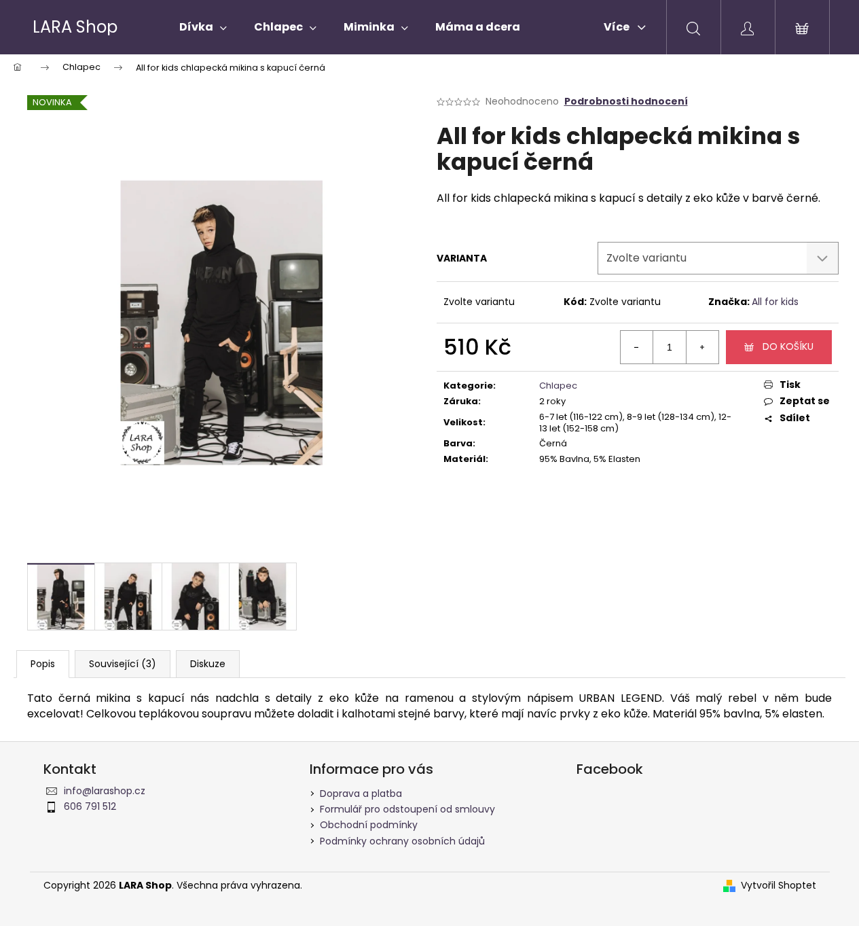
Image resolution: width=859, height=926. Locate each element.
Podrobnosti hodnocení (626, 101)
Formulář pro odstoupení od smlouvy (407, 809)
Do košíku (788, 346)
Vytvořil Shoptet (778, 885)
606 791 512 (90, 806)
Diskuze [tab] (207, 664)
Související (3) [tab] (122, 664)
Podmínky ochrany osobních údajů (402, 841)
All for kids (775, 301)
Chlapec (558, 385)
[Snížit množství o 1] (637, 347)
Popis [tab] (43, 664)
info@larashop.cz (104, 791)
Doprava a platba (361, 793)
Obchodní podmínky (369, 825)
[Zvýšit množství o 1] (702, 347)
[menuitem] (203, 27)
